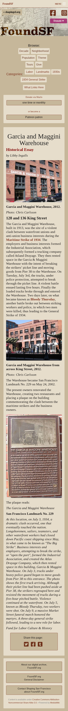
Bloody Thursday (43, 299)
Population (28, 57)
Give (39, 64)
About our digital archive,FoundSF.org (34, 666)
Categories (14, 74)
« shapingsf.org (11, 12)
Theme (42, 57)
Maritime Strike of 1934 (23, 240)
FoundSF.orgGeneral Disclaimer (34, 678)
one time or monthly (33, 102)
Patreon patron (34, 117)
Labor (29, 71)
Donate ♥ (58, 20)
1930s (56, 71)
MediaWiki (55, 703)
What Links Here (34, 87)
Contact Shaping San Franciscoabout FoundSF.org (34, 690)
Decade (24, 51)
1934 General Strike (33, 79)
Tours (29, 64)
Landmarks (42, 71)
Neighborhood (40, 51)
